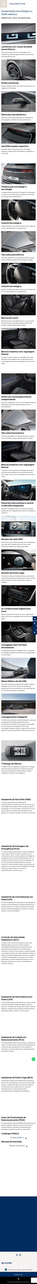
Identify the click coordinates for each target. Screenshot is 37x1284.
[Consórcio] (35, 623)
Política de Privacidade (19, 1239)
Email (24, 1235)
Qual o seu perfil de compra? (11, 1225)
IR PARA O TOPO (18, 1274)
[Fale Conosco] (33, 1059)
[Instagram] (20, 1255)
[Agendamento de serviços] (35, 628)
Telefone (17, 1235)
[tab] (21, 1159)
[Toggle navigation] (3, 4)
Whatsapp (8, 1235)
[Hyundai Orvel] (17, 4)
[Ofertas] (35, 618)
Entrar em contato (21, 1244)
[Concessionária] (35, 632)
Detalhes (17, 1190)
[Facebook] (16, 1255)
